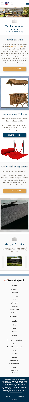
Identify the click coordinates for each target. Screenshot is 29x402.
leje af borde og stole (16, 46)
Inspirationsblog (14, 309)
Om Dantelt (14, 296)
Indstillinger (14, 399)
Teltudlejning (14, 292)
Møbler (14, 328)
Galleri (14, 299)
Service (14, 332)
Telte (14, 325)
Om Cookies (14, 313)
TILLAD (8, 396)
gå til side (9, 13)
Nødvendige (21, 396)
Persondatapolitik (14, 316)
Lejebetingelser (14, 303)
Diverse (14, 335)
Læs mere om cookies (16, 392)
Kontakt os (15, 306)
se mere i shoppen (14, 69)
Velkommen (14, 289)
